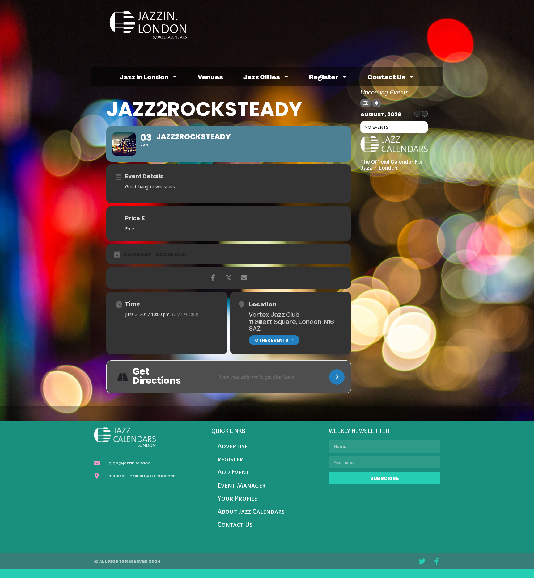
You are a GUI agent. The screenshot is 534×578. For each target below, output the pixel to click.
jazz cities (261, 76)
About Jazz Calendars (251, 512)
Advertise (233, 446)
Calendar (137, 255)
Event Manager (242, 485)
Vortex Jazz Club (274, 314)
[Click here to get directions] (337, 377)
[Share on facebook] (213, 278)
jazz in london (144, 76)
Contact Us (235, 525)
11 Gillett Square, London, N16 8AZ (291, 324)
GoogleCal (171, 255)
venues (210, 76)
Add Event (233, 472)
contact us (386, 76)
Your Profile (237, 498)
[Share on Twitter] (228, 278)
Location (263, 304)
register (323, 76)
